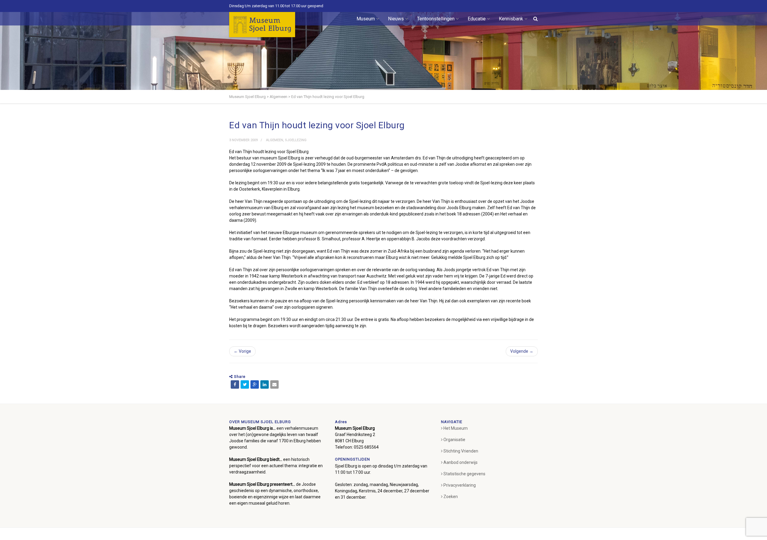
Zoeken (450, 496)
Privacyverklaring (459, 485)
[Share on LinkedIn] (264, 384)
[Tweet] (245, 384)
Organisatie (454, 439)
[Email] (274, 384)
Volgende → (521, 351)
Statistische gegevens (464, 473)
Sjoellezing (296, 140)
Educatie (477, 19)
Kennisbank (511, 19)
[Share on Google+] (254, 384)
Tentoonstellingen (436, 19)
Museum (366, 19)
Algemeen (274, 140)
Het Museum (455, 428)
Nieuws (396, 19)
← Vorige (242, 351)
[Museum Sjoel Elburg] (262, 24)
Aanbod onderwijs (460, 462)
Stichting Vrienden (460, 451)
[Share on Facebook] (235, 384)
